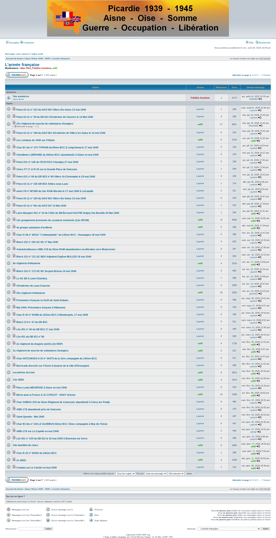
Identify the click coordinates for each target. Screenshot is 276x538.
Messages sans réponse (17, 54)
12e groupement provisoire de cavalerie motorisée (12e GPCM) (52, 220)
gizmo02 (253, 293)
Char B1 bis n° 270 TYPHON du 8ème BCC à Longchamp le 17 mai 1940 (57, 147)
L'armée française (61, 58)
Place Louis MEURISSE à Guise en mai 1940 (41, 387)
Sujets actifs (37, 54)
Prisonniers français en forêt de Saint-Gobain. (42, 300)
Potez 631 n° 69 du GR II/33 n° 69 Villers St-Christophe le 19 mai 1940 (55, 176)
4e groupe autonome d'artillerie (34, 227)
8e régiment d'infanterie (26, 263)
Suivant (266, 75)
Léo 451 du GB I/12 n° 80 (30, 336)
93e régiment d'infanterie (30, 293)
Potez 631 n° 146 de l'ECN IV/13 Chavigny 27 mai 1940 (47, 162)
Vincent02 (253, 125)
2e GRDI (21, 460)
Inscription (13, 42)
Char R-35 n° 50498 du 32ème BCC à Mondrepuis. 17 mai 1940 (52, 314)
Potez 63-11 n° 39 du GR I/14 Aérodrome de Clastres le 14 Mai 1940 (54, 117)
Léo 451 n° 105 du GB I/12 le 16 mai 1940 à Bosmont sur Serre (51, 438)
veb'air (253, 432)
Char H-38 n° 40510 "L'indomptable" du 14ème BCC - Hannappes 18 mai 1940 (61, 234)
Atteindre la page (240, 75)
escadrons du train (24, 372)
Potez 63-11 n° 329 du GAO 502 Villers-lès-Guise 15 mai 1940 (51, 198)
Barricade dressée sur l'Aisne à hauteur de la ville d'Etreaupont (52, 365)
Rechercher (264, 42)
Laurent (200, 109)
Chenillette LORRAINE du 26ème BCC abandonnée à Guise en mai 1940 (57, 154)
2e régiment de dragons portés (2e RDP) (39, 344)
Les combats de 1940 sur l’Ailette (35, 140)
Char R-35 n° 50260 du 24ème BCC (36, 453)
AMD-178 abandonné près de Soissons (38, 409)
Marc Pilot (25, 68)
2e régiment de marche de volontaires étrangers (40, 350)
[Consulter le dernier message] (260, 99)
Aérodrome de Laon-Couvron (33, 285)
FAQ (250, 42)
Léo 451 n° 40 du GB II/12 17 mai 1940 (37, 329)
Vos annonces (21, 96)
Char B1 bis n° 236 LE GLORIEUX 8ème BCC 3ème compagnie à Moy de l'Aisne (61, 424)
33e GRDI (18, 379)
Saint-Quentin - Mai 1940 (30, 416)
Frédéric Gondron (41, 68)
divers (21, 99)
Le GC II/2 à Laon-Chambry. (31, 278)
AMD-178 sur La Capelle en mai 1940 (37, 431)
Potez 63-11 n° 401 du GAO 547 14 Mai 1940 (41, 205)
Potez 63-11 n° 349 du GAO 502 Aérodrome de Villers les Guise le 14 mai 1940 (60, 133)
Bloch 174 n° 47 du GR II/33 (31, 322)
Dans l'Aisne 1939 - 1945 (37, 58)
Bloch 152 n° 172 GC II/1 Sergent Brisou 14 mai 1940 (46, 271)
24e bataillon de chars (25, 445)
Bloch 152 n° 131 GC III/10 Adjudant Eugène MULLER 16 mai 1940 (53, 256)
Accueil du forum (14, 58)
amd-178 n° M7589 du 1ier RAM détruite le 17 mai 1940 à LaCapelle (54, 191)
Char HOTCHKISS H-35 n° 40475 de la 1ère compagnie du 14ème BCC (56, 358)
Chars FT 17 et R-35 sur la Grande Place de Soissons (46, 169)
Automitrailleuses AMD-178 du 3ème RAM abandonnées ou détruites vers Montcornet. (66, 249)
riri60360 (253, 99)
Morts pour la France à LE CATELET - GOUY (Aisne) (45, 394)
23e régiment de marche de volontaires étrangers (44, 123)
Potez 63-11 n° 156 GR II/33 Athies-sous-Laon (42, 183)
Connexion (28, 42)
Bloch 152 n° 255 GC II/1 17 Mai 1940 (37, 242)
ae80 (54, 68)
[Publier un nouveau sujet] (17, 77)
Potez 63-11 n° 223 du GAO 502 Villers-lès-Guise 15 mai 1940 (51, 109)
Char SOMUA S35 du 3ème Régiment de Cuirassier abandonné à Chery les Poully (63, 402)
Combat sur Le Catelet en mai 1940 (36, 467)
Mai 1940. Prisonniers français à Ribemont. (41, 307)
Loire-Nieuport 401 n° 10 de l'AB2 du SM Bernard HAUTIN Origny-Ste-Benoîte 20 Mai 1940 (67, 213)
